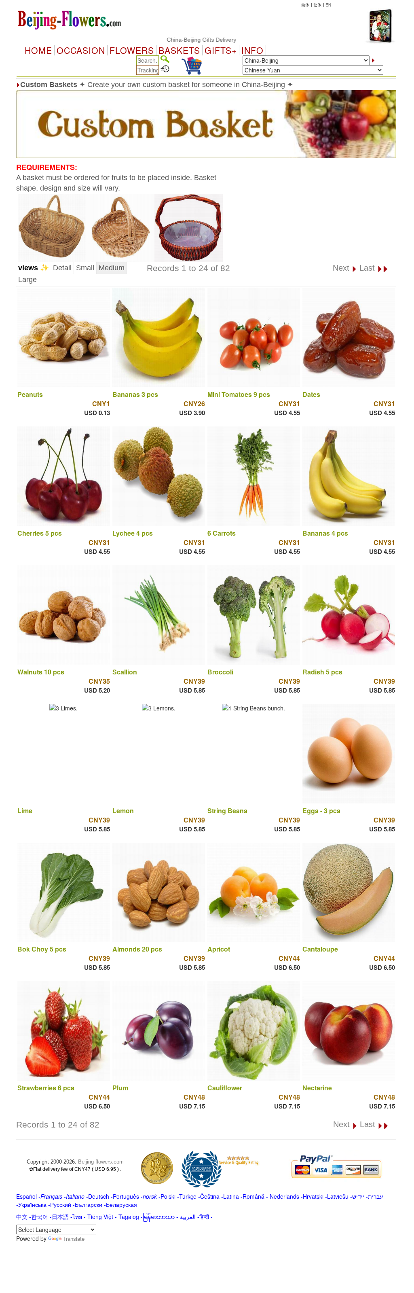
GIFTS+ (221, 50)
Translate (73, 1238)
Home (38, 50)
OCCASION (81, 50)
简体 (305, 5)
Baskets (179, 50)
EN (328, 5)
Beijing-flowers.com (101, 1162)
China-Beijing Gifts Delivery (175, 39)
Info (252, 50)
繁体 (317, 5)
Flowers (132, 50)
